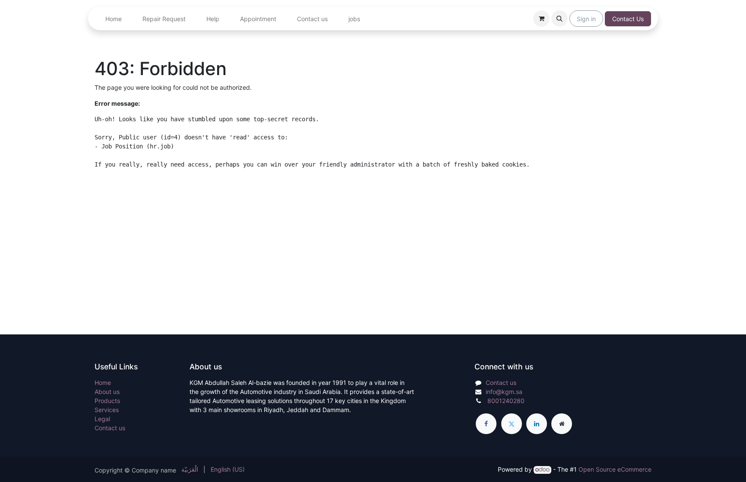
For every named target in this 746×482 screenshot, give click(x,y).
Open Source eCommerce (614, 469)
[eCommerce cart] (541, 18)
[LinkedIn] (536, 423)
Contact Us (628, 18)
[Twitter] (511, 423)
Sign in (586, 18)
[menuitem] (113, 19)
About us (107, 391)
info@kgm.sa (504, 391)
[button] (559, 18)
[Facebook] (486, 423)
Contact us (110, 428)
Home (103, 382)
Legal (102, 418)
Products (107, 400)
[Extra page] (561, 423)
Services (107, 409)
